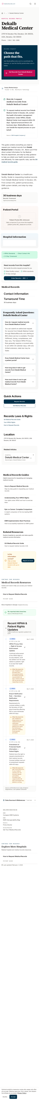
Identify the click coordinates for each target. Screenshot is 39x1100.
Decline (5, 1097)
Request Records (19, 401)
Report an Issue (28, 560)
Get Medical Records (19, 405)
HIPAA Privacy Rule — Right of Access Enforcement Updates (16, 647)
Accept (13, 1097)
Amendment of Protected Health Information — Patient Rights (15, 748)
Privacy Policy (21, 1093)
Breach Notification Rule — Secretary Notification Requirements (15, 697)
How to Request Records (11, 425)
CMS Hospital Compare (17, 135)
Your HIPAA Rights (9, 422)
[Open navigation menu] (35, 4)
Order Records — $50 (18, 278)
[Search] (30, 4)
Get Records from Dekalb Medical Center (20, 73)
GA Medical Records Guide (12, 419)
